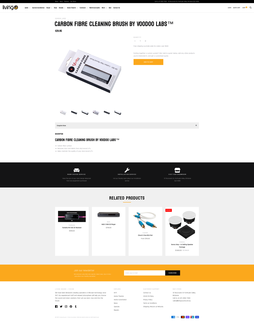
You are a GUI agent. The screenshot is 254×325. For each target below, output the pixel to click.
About (56, 1)
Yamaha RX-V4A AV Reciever (72, 228)
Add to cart (148, 62)
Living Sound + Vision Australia (67, 317)
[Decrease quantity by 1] (135, 41)
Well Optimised (95, 317)
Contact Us (147, 293)
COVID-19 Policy (148, 296)
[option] (90, 71)
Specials (117, 306)
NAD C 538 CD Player (109, 224)
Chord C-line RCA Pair (145, 235)
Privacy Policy (147, 300)
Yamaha (72, 225)
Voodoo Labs (60, 18)
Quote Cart (236, 8)
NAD (108, 222)
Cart (244, 8)
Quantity (137, 37)
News (61, 1)
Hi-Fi (115, 293)
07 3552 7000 (163, 1)
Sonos (182, 242)
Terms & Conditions (150, 303)
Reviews (66, 1)
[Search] (251, 8)
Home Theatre (119, 296)
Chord (145, 233)
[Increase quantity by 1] (145, 41)
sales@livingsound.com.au (182, 301)
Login (229, 8)
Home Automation (120, 300)
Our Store (73, 1)
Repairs (116, 310)
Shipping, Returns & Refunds (153, 306)
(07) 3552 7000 (185, 298)
